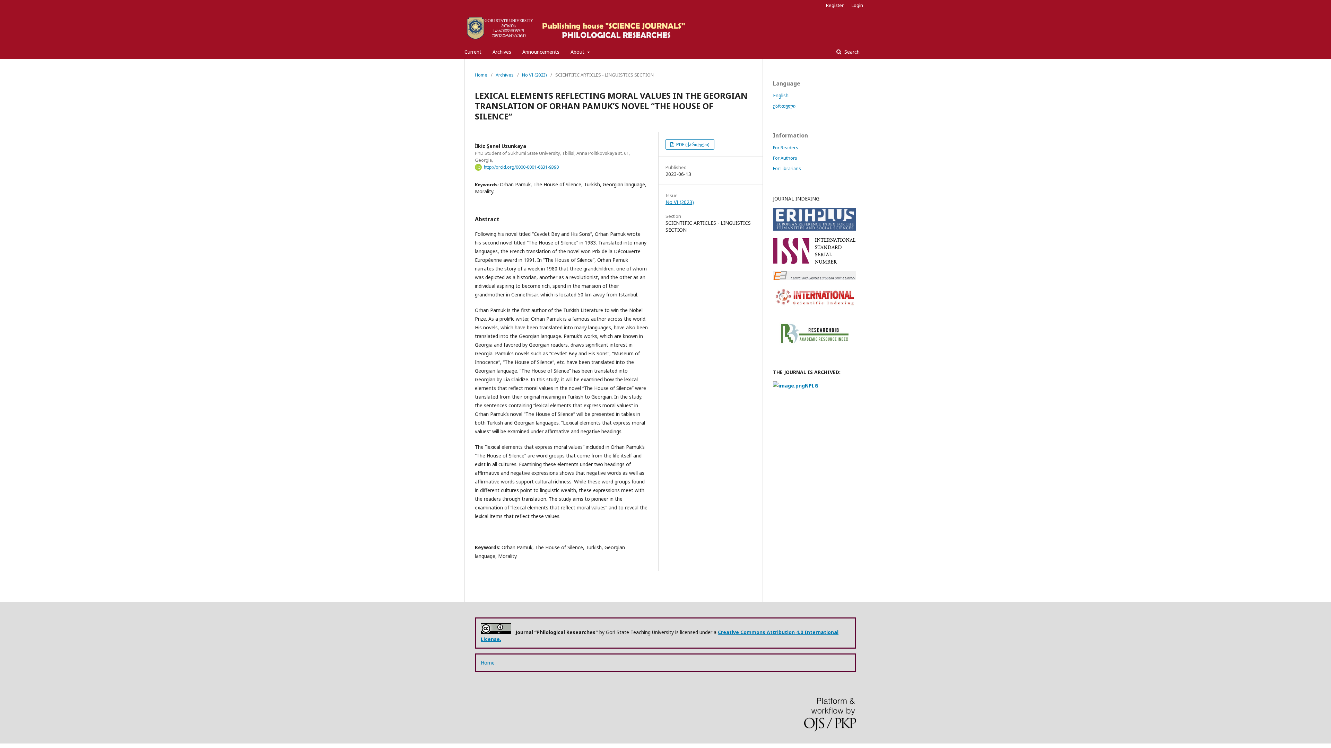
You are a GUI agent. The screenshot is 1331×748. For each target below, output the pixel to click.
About (578, 51)
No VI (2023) (534, 75)
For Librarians (787, 168)
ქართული (784, 106)
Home (481, 75)
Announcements (540, 51)
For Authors (785, 158)
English (781, 95)
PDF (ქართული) (692, 144)
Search (851, 51)
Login (857, 5)
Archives (502, 51)
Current (472, 51)
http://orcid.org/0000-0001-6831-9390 (521, 167)
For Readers (785, 147)
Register (835, 5)
